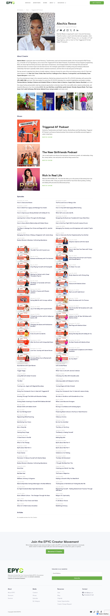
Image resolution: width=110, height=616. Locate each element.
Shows (45, 2)
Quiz (58, 592)
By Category (36, 601)
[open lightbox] (26, 101)
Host (27, 10)
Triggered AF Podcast (37, 10)
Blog (58, 595)
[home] (15, 3)
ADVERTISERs (37, 2)
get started (97, 2)
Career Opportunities (63, 601)
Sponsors (10, 595)
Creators (35, 592)
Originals (59, 598)
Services (28, 2)
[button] (52, 2)
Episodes (35, 598)
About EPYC (11, 592)
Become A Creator (55, 551)
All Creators (20, 10)
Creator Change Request (64, 604)
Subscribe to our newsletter (59, 569)
